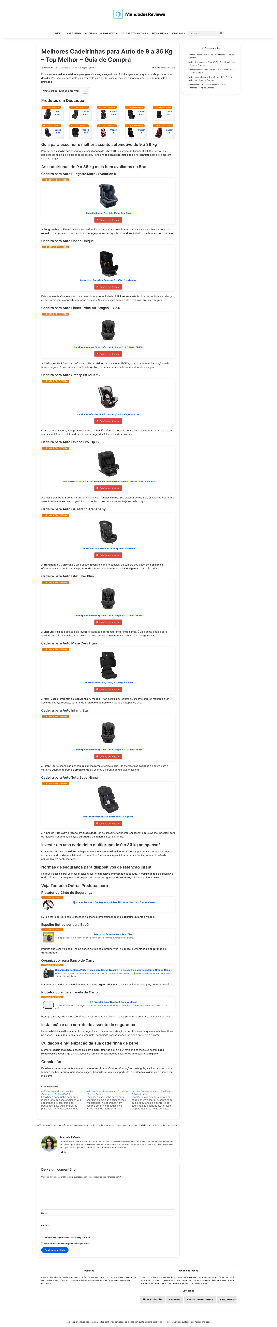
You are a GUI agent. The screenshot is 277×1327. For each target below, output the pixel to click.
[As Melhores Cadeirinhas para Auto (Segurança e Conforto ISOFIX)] (63, 1100)
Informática (159, 33)
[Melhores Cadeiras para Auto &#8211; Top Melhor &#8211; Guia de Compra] (154, 1100)
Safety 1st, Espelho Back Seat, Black (113, 934)
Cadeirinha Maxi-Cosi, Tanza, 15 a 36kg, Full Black (108, 682)
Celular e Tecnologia (133, 33)
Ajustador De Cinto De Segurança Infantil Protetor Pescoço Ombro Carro (114, 902)
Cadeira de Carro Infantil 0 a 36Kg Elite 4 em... (85, 131)
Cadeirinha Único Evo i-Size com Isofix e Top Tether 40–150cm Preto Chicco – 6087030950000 (108, 481)
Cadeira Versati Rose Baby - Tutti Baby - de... (113, 131)
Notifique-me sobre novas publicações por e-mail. (67, 1243)
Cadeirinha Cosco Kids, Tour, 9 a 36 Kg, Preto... (169, 113)
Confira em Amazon (110, 220)
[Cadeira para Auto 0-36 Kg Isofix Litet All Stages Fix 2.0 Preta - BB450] (108, 330)
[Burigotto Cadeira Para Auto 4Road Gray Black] (108, 195)
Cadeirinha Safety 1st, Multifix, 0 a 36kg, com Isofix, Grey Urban (108, 414)
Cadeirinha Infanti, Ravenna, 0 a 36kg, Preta (141, 113)
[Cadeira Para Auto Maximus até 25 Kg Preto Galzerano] (108, 531)
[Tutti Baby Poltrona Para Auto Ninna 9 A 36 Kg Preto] (108, 799)
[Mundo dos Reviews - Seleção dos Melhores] (138, 14)
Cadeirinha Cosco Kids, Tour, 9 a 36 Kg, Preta (58, 131)
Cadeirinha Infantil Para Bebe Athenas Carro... (113, 113)
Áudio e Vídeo (107, 33)
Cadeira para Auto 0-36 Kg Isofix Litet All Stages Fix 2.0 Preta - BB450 (108, 347)
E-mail (45, 1225)
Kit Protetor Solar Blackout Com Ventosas (113, 1002)
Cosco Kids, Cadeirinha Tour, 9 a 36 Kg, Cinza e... (85, 113)
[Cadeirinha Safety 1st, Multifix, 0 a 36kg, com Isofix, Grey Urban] (108, 397)
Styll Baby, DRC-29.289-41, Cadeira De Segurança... (58, 113)
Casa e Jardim (73, 33)
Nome (44, 1213)
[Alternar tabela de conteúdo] (84, 91)
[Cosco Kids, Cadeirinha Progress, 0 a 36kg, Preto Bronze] (108, 263)
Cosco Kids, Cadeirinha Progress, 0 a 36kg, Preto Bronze (108, 280)
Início (58, 33)
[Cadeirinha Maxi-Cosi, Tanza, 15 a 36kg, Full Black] (108, 665)
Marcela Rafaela (50, 68)
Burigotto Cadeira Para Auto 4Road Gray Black (108, 213)
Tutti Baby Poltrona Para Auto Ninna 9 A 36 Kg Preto (108, 816)
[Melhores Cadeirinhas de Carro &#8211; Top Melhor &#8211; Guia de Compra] (109, 1100)
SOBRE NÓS (177, 33)
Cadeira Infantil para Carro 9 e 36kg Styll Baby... (169, 131)
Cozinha (90, 33)
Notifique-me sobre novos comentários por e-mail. (67, 1238)
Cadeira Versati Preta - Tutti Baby (141, 131)
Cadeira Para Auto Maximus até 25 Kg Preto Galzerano (108, 548)
